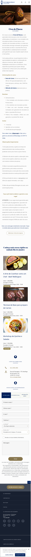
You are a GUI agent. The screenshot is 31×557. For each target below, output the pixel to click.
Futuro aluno (6, 395)
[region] (15, 552)
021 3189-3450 (14, 368)
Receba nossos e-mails (16, 487)
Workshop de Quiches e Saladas (12, 337)
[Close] (28, 549)
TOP (29, 482)
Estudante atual (16, 395)
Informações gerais (25, 395)
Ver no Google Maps (15, 377)
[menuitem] (22, 2)
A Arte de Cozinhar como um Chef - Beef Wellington (14, 275)
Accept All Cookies (20, 554)
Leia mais (7, 286)
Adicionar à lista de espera (15, 233)
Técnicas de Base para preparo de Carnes (15, 306)
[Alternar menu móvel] (29, 2)
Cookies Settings (9, 554)
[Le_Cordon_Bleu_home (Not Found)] (8, 2)
